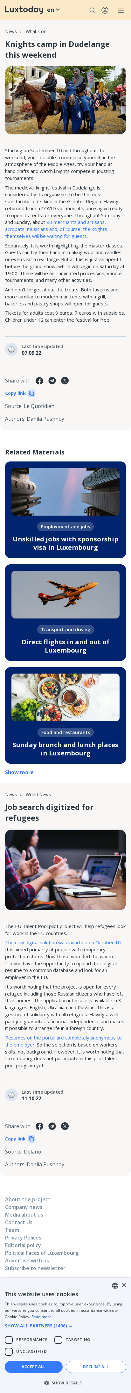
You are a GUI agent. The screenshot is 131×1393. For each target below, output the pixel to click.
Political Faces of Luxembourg (42, 1252)
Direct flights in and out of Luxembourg (65, 646)
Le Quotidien (39, 406)
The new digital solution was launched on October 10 (63, 942)
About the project (28, 1199)
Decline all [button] (96, 1366)
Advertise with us (27, 1260)
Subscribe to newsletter (35, 1268)
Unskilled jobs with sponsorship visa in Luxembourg (65, 543)
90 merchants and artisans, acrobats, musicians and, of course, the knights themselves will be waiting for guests (56, 229)
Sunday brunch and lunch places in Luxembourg (65, 748)
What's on (36, 31)
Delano (32, 1151)
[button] (65, 1326)
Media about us (24, 1214)
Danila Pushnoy (45, 418)
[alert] (65, 1335)
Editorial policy (23, 1245)
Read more (41, 1316)
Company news (23, 1207)
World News (38, 794)
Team (12, 1229)
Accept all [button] (33, 1366)
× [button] (123, 1285)
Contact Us (18, 1222)
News (11, 31)
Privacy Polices (23, 1237)
